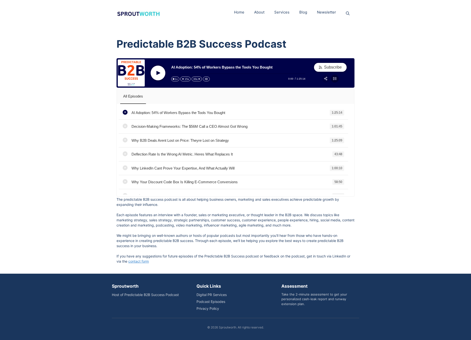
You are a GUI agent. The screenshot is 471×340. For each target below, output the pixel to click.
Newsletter (326, 12)
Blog (303, 12)
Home (239, 12)
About (259, 12)
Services (281, 12)
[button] (347, 13)
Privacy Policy (207, 308)
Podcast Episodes (210, 301)
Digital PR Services (211, 295)
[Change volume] (206, 79)
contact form (138, 261)
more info (235, 113)
